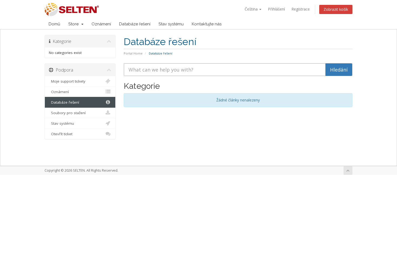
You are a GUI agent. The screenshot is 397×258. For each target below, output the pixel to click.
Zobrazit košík (336, 9)
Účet (340, 24)
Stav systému (171, 24)
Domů (54, 24)
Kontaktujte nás (206, 24)
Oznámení (101, 24)
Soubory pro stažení (67, 112)
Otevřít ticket (60, 133)
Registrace (300, 9)
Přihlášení (276, 9)
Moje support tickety (67, 81)
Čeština (252, 9)
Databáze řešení (134, 24)
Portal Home (133, 53)
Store (74, 24)
